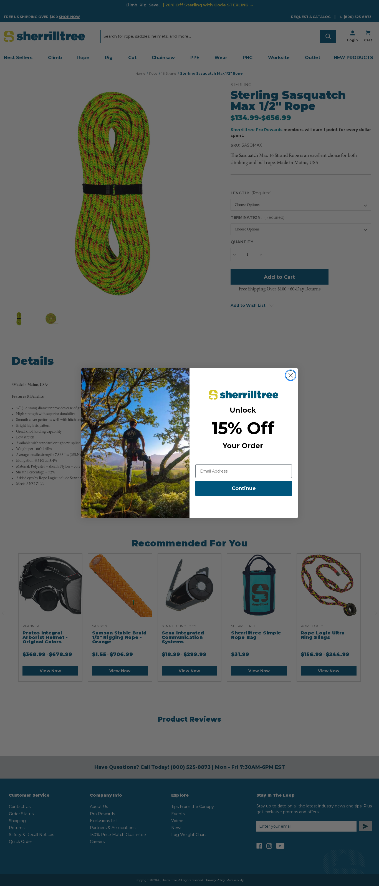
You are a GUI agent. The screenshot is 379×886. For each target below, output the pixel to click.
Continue (244, 488)
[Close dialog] (290, 375)
